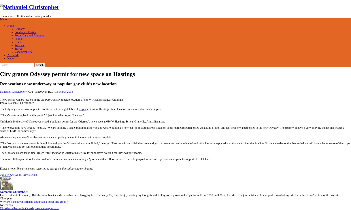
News (10, 58)
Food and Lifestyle (25, 32)
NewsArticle (30, 174)
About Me (13, 55)
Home (10, 25)
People (18, 38)
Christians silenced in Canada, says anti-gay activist (29, 208)
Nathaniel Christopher (12, 91)
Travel (18, 48)
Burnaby (20, 28)
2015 (3, 174)
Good (18, 174)
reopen (82, 109)
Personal (19, 45)
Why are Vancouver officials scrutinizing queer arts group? (34, 201)
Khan (18, 42)
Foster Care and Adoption (29, 35)
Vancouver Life (24, 51)
